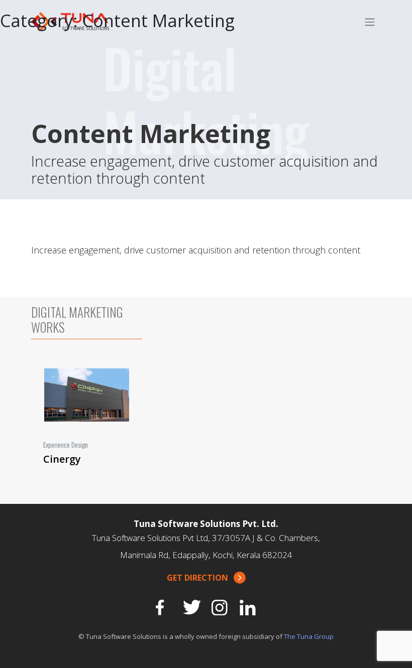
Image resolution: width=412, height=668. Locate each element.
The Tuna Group (309, 636)
